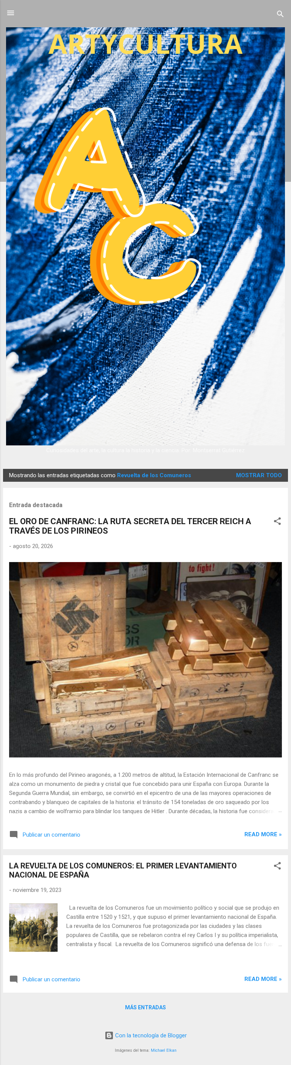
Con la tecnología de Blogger (150, 1035)
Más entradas (145, 1007)
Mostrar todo (259, 475)
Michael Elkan (164, 1050)
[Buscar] (280, 15)
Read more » (263, 834)
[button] (277, 522)
